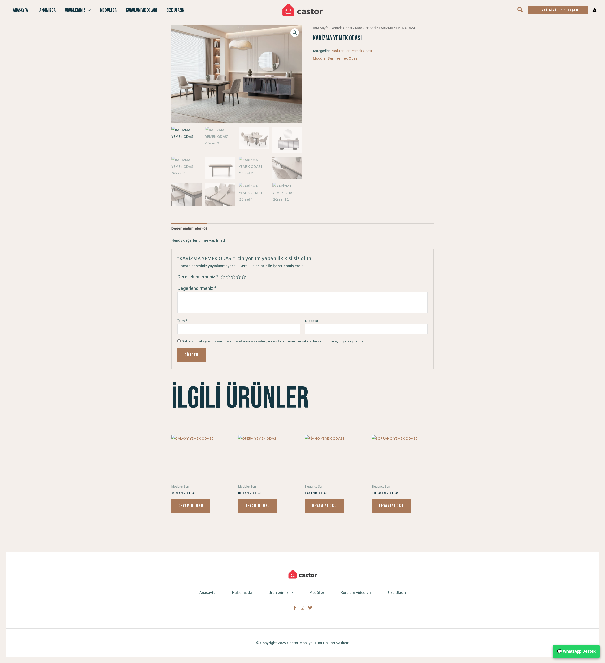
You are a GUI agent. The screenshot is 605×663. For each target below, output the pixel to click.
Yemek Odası (342, 28)
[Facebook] (295, 608)
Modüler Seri (365, 28)
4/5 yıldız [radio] (238, 277)
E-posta (313, 320)
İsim (182, 320)
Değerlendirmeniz (196, 288)
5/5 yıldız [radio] (244, 277)
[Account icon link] (594, 10)
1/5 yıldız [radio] (223, 277)
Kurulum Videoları (141, 10)
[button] (88, 10)
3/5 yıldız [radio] (233, 277)
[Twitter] (310, 608)
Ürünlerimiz (75, 10)
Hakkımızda (46, 10)
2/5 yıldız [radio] (228, 277)
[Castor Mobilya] (302, 9)
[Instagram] (302, 608)
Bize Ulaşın (175, 10)
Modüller (108, 10)
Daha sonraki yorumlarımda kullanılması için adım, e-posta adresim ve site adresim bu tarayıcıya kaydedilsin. (274, 341)
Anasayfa (20, 10)
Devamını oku (190, 505)
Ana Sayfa (320, 28)
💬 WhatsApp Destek (576, 651)
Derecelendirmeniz (198, 276)
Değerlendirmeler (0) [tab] (189, 228)
